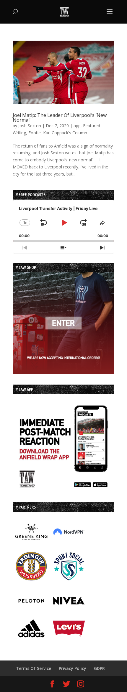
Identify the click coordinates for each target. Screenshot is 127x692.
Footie (34, 132)
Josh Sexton (29, 125)
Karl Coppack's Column (65, 132)
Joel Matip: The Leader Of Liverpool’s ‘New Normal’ (60, 117)
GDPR (99, 668)
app (77, 125)
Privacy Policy (72, 668)
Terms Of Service (33, 668)
